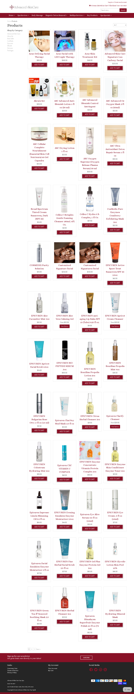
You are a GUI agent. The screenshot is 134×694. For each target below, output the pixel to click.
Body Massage (37, 15)
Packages (10, 50)
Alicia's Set (39, 101)
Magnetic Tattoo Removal (56, 15)
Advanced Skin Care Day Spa (15, 680)
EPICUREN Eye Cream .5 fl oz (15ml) (115, 515)
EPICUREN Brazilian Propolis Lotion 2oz (90, 372)
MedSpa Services (76, 15)
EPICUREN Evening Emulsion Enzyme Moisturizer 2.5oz (64, 515)
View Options (64, 326)
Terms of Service (12, 670)
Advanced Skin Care (13, 34)
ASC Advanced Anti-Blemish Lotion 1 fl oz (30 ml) (64, 104)
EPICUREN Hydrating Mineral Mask (115, 613)
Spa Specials (105, 15)
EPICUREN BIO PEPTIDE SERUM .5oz (64, 366)
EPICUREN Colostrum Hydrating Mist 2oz (39, 467)
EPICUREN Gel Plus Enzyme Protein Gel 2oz (89, 564)
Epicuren (10, 43)
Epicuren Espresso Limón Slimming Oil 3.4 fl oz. (39, 515)
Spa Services (23, 15)
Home (11, 15)
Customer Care (12, 668)
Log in (110, 2)
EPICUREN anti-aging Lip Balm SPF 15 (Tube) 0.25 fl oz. (90, 319)
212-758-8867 (122, 6)
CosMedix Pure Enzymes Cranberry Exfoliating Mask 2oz (115, 215)
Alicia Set (10, 36)
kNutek (9, 46)
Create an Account (120, 2)
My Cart (50, 670)
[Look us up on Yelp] (105, 669)
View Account (52, 668)
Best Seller (10, 39)
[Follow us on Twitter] (96, 669)
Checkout (112, 6)
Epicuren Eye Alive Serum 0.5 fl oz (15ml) (90, 517)
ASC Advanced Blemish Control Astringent (89, 103)
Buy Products (92, 15)
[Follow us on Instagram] (100, 669)
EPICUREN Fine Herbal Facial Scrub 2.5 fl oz (64, 564)
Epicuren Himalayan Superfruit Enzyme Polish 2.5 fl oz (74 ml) (90, 622)
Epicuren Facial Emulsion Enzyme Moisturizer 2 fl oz (39, 566)
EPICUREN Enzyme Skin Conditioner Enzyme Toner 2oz (115, 467)
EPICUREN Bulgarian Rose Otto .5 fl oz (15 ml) (39, 419)
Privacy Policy (12, 672)
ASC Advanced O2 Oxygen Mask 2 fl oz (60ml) (115, 104)
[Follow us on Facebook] (91, 669)
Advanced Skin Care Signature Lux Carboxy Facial (115, 57)
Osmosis (10, 48)
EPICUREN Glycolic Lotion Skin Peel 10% (115, 564)
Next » (38, 649)
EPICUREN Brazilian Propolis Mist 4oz (115, 366)
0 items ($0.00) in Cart (99, 6)
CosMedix (10, 41)
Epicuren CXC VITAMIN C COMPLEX (64, 468)
